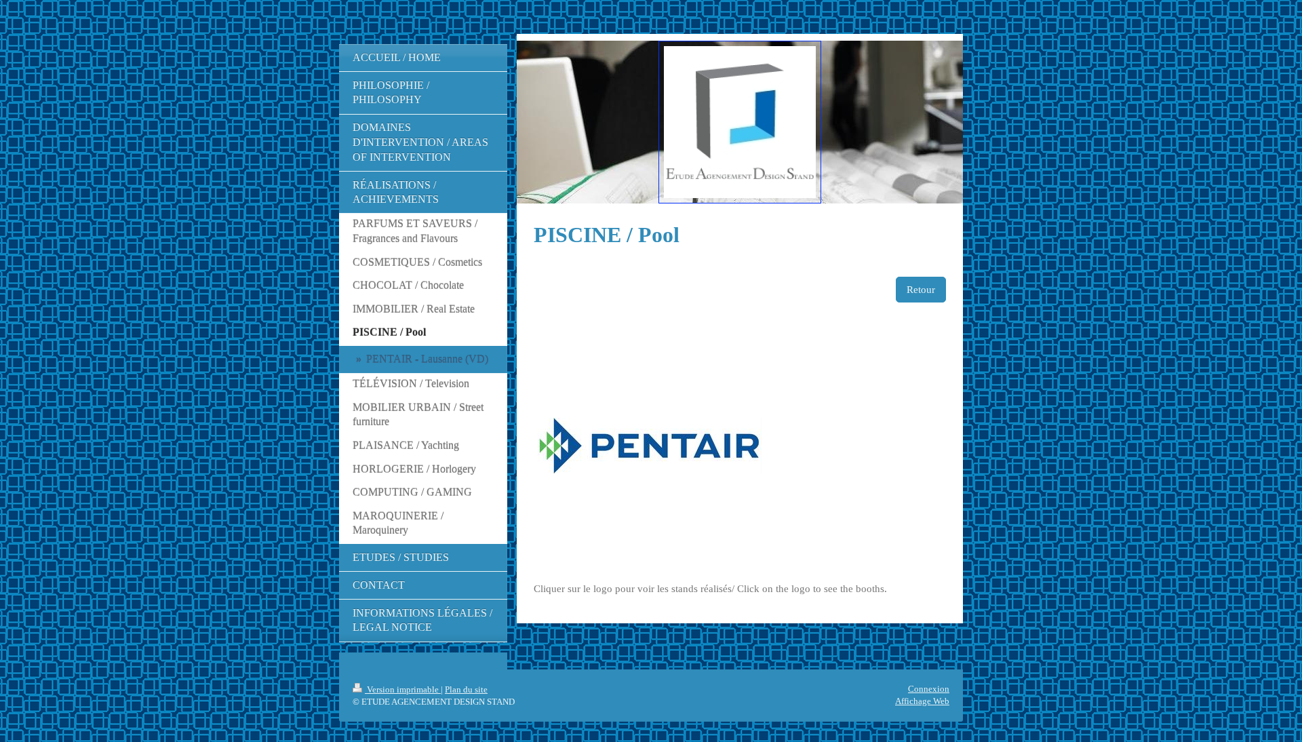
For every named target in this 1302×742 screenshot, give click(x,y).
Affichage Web (922, 701)
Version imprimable (403, 689)
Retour (921, 289)
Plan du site (466, 689)
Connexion (928, 689)
